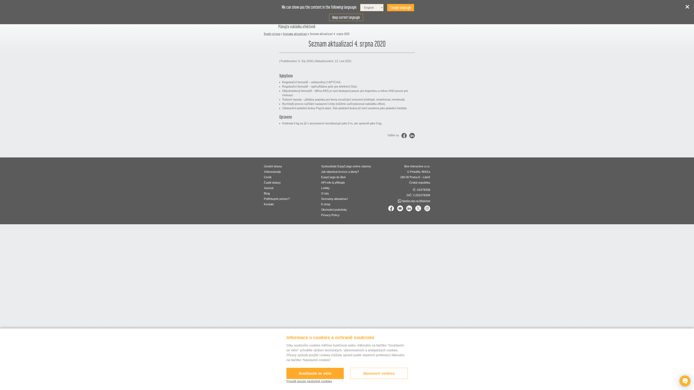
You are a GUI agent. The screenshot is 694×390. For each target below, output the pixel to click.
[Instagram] (427, 208)
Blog (267, 193)
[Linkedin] (409, 208)
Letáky (325, 188)
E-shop (325, 204)
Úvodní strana (272, 34)
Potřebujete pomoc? (277, 198)
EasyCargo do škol (333, 177)
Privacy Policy (330, 215)
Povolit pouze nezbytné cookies (309, 381)
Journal (268, 188)
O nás (325, 193)
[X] (418, 208)
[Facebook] (391, 208)
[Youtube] (400, 208)
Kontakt (269, 204)
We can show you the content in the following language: (319, 7)
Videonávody (272, 171)
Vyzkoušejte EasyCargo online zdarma (346, 166)
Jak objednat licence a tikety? (340, 171)
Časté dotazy (272, 182)
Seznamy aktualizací (295, 34)
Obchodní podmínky (334, 209)
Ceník (267, 177)
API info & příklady (333, 182)
